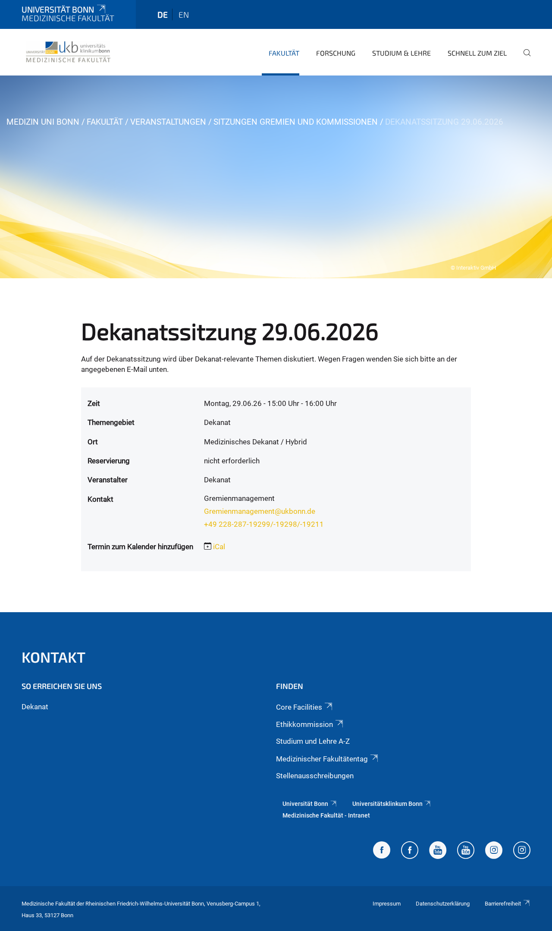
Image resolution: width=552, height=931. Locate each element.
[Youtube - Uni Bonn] (437, 851)
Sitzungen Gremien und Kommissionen (295, 122)
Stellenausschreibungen (315, 775)
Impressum (387, 903)
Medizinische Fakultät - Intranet (326, 815)
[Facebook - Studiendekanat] (381, 851)
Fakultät (284, 53)
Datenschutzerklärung (443, 903)
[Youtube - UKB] (465, 851)
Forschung (335, 53)
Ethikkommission (304, 724)
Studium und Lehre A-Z (313, 741)
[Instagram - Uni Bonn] (493, 851)
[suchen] (523, 58)
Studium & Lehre (401, 53)
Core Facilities (299, 707)
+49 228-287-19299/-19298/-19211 (264, 524)
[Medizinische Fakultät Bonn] (68, 51)
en (184, 14)
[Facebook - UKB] (409, 851)
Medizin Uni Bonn (42, 122)
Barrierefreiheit (503, 903)
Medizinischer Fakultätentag (322, 759)
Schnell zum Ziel (477, 53)
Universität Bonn (58, 9)
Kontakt (53, 657)
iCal (219, 546)
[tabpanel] (276, 176)
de (162, 14)
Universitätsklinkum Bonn (387, 803)
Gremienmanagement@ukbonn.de (259, 511)
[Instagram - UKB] (521, 851)
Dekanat (35, 706)
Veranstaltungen (168, 122)
